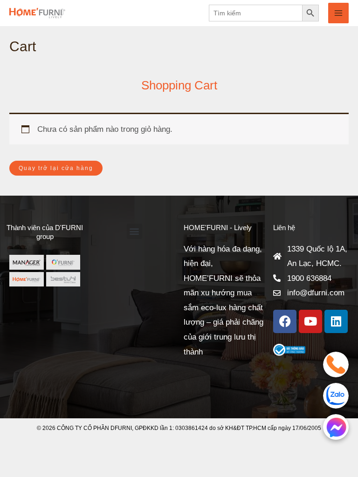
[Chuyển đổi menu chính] (338, 13)
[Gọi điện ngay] (336, 364)
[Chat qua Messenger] (336, 427)
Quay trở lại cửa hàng (56, 168)
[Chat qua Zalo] (336, 396)
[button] (134, 231)
